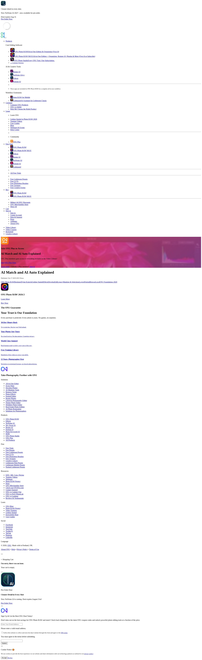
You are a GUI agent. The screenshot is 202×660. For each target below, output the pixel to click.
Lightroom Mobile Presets (15, 465)
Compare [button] (9, 103)
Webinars (9, 479)
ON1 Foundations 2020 (108, 282)
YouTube (9, 529)
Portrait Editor (11, 396)
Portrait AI (9, 430)
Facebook (9, 525)
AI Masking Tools (12, 390)
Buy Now (4, 303)
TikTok (8, 533)
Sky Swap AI (11, 425)
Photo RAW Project (13, 481)
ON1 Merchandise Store (15, 486)
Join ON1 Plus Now (8, 263)
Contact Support (12, 490)
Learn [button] (8, 111)
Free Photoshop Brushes (15, 457)
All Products (10, 440)
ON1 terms (64, 633)
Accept (4, 658)
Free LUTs (10, 454)
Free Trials (9, 448)
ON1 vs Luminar (12, 496)
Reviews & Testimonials (15, 498)
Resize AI (9, 427)
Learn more (5, 267)
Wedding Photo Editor (14, 405)
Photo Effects (11, 394)
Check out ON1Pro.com (15, 488)
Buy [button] (7, 190)
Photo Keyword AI (13, 432)
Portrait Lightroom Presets (15, 467)
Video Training (11, 510)
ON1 (9, 545)
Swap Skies (10, 386)
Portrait (87, 282)
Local (97, 282)
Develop (51, 282)
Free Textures (11, 459)
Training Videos (11, 477)
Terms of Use (34, 549)
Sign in (32, 267)
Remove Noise (11, 392)
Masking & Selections (71, 282)
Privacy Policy (22, 549)
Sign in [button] (8, 211)
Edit (56, 282)
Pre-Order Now (7, 19)
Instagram (9, 527)
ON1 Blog (9, 506)
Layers (81, 282)
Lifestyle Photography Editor (16, 401)
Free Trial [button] (9, 144)
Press (7, 484)
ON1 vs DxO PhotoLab (14, 494)
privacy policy (88, 654)
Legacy (60, 282)
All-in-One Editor (12, 384)
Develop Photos (11, 388)
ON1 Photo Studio (12, 436)
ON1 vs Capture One (13, 492)
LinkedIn (9, 537)
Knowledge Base (12, 515)
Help (13, 549)
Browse (92, 282)
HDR (8, 434)
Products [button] (9, 41)
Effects (45, 282)
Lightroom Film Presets (14, 463)
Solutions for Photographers (16, 411)
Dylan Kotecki (26, 282)
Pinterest (9, 535)
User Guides (10, 517)
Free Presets (10, 450)
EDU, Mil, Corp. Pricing (15, 475)
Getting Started (37, 282)
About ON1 (5, 549)
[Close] (5, 37)
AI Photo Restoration (13, 409)
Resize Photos (11, 398)
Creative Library (12, 461)
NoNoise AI (10, 423)
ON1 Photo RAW (7, 282)
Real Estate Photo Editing (15, 407)
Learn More (5, 299)
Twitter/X (9, 531)
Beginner (17, 282)
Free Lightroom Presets (14, 452)
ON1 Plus (9, 438)
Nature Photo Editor (13, 403)
